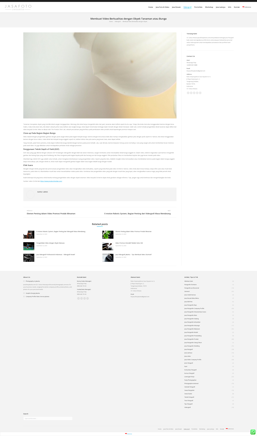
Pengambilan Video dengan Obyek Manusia (50, 243)
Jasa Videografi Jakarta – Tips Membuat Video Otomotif (133, 254)
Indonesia (248, 7)
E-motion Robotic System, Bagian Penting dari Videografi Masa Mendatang (60, 231)
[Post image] (28, 235)
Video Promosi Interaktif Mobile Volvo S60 (129, 243)
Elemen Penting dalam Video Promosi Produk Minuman (133, 231)
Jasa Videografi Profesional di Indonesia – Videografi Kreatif (55, 254)
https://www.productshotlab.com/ (51, 181)
